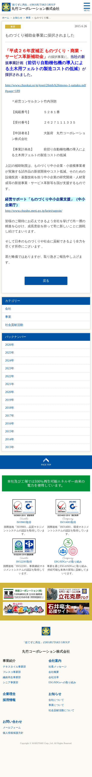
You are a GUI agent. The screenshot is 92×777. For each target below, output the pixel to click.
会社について (56, 699)
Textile (24, 519)
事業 (28, 17)
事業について (56, 705)
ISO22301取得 (24, 561)
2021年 (9, 384)
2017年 (9, 415)
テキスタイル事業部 (14, 666)
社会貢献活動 (14, 325)
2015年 (9, 431)
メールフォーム (12, 727)
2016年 (9, 423)
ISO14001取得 (68, 522)
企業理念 (9, 694)
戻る (46, 280)
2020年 (9, 392)
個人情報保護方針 (13, 732)
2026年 (9, 344)
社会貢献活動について (61, 710)
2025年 (9, 352)
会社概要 (54, 672)
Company (68, 519)
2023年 (9, 368)
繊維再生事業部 (12, 677)
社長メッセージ (58, 666)
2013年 (9, 447)
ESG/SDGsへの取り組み (68, 561)
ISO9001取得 (24, 522)
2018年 (9, 407)
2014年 (9, 439)
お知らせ (17, 17)
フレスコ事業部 (12, 672)
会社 (8, 308)
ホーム (5, 17)
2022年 (9, 376)
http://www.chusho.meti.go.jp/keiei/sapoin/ (33, 210)
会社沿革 (54, 677)
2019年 (9, 399)
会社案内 (55, 660)
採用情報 (9, 700)
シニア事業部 (10, 682)
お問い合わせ (12, 721)
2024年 (9, 360)
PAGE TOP (46, 464)
